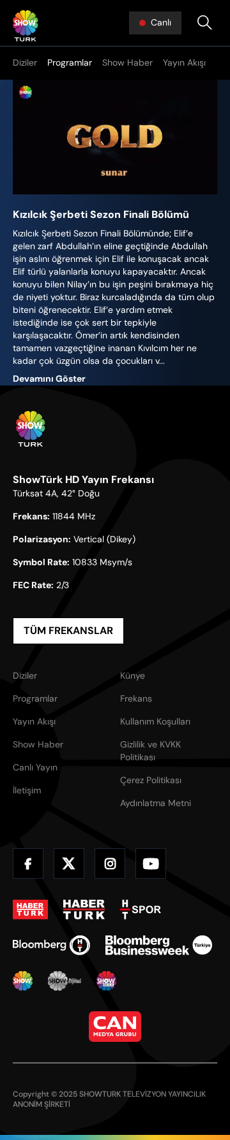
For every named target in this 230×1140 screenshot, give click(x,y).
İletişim (27, 790)
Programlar (69, 62)
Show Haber (127, 62)
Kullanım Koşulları (155, 721)
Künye (132, 675)
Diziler (25, 62)
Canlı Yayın (35, 767)
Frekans (136, 698)
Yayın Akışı (184, 62)
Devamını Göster (49, 378)
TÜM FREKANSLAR (68, 630)
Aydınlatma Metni (155, 803)
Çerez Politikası (150, 780)
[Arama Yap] (204, 23)
